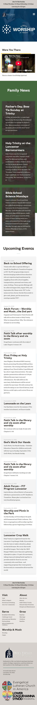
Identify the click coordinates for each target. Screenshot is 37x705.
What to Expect (6, 600)
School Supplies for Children (8, 624)
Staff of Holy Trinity (26, 602)
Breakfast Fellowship (8, 615)
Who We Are (23, 598)
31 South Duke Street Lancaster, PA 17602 (9, 671)
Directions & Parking (8, 602)
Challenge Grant (7, 617)
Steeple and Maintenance (27, 607)
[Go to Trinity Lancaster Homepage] (8, 14)
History (22, 600)
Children (22, 619)
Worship (4, 633)
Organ (4, 635)
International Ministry (9, 619)
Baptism (22, 615)
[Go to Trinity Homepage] (18, 652)
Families (22, 621)
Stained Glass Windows (27, 604)
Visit (3, 598)
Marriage (22, 617)
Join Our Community (8, 604)
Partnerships (6, 621)
